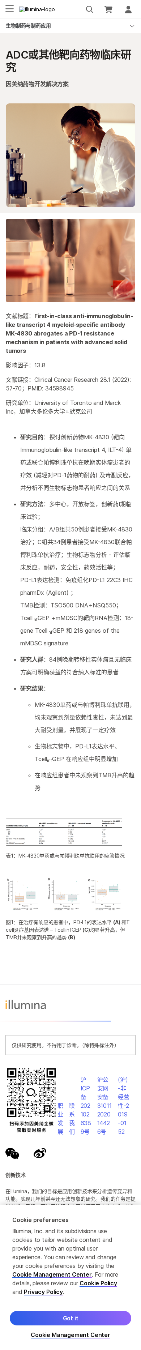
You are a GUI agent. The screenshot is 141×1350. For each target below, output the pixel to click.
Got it (70, 1318)
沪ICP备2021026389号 (86, 1105)
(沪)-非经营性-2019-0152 (123, 1105)
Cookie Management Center (52, 1274)
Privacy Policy (43, 1291)
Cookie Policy (98, 1283)
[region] (70, 1277)
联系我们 (72, 1118)
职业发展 (60, 1118)
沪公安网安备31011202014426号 (104, 1105)
